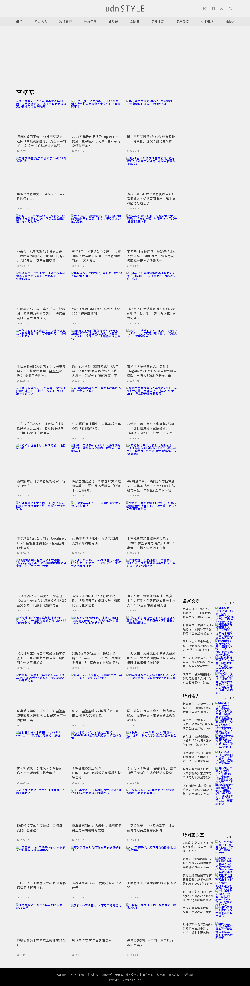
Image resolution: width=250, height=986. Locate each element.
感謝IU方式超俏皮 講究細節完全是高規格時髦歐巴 (96, 827)
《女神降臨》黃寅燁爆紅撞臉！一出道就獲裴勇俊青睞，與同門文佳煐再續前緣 (41, 658)
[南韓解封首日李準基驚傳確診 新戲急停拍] (41, 461)
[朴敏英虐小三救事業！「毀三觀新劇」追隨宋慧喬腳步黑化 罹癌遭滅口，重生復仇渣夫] (41, 289)
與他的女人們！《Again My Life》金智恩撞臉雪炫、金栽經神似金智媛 (41, 543)
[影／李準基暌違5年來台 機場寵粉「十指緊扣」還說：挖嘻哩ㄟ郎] (151, 117)
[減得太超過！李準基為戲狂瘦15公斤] (41, 920)
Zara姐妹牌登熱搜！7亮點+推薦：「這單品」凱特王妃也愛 (198, 846)
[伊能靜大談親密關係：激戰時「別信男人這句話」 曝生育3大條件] (224, 740)
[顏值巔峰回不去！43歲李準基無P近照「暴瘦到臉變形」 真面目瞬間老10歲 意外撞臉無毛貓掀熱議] (41, 117)
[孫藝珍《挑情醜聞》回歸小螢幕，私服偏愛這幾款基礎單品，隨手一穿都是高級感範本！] (224, 863)
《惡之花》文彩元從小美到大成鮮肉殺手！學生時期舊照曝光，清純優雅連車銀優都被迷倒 (151, 658)
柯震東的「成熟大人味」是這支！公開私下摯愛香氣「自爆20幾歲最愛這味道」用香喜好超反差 (198, 633)
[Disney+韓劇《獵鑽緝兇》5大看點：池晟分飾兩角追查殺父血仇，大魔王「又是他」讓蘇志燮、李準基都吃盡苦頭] (96, 346)
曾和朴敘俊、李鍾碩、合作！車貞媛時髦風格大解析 (39, 770)
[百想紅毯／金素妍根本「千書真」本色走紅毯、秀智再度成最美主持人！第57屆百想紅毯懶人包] (151, 576)
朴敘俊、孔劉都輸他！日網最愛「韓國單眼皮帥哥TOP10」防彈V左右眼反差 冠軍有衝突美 (41, 256)
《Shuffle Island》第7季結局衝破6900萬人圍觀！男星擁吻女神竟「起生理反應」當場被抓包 (198, 793)
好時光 (113, 21)
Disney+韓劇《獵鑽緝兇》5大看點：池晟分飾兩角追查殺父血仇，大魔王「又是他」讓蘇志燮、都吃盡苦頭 (96, 373)
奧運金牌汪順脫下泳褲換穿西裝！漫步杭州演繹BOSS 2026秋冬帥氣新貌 (198, 881)
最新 (19, 21)
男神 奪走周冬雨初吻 (92, 940)
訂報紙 (161, 974)
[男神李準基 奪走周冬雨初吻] (96, 920)
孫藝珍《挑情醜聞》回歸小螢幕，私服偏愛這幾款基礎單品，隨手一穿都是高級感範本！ (197, 865)
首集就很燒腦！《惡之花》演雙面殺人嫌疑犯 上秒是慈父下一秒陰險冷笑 (41, 715)
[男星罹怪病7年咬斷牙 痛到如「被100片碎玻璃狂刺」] (96, 289)
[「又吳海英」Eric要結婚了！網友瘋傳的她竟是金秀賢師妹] (151, 806)
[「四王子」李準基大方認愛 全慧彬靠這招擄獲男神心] (41, 863)
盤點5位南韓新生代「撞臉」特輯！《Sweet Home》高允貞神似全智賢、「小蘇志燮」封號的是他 (96, 658)
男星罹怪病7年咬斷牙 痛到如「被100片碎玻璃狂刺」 (96, 311)
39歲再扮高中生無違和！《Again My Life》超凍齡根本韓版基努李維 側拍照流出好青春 (41, 600)
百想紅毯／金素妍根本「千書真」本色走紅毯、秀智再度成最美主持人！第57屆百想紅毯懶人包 (151, 600)
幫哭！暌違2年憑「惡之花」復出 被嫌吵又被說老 (96, 712)
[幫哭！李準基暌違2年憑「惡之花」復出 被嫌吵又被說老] (96, 691)
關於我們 (174, 974)
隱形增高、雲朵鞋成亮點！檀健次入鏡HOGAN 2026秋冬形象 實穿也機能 (198, 647)
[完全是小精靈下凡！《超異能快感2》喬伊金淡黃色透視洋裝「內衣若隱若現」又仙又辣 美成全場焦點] (224, 724)
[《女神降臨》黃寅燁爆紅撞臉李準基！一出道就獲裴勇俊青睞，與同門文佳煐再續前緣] (41, 633)
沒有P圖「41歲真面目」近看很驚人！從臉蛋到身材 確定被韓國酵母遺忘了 (151, 198)
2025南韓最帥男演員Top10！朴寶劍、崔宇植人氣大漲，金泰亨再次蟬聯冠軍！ (96, 141)
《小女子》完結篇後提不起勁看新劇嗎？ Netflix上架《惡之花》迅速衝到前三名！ (151, 313)
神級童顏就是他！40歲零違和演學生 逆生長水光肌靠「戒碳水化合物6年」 (96, 485)
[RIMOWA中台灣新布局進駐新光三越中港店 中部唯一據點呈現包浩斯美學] (224, 928)
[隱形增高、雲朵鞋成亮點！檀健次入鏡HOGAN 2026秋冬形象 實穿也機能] (224, 645)
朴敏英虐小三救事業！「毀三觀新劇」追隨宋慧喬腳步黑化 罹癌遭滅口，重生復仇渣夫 (41, 313)
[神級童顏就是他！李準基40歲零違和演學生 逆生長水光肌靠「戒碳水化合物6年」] (96, 461)
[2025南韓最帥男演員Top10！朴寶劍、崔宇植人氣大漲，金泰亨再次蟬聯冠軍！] (96, 117)
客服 (81, 974)
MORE (228, 603)
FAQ (73, 974)
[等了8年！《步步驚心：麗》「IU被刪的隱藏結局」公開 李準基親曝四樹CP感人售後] (96, 231)
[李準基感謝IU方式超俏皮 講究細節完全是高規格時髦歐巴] (96, 806)
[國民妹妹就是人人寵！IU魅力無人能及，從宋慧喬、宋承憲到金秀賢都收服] (151, 691)
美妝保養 (90, 21)
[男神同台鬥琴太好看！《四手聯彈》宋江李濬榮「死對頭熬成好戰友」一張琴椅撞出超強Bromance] (224, 773)
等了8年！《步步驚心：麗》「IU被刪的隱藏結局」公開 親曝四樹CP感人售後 (96, 256)
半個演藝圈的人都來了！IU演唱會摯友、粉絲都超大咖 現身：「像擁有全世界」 (41, 371)
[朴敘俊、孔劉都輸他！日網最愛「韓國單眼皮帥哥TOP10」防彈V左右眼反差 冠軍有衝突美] (41, 231)
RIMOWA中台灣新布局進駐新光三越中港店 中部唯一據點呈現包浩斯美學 (198, 930)
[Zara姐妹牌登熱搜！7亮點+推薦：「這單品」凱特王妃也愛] (224, 846)
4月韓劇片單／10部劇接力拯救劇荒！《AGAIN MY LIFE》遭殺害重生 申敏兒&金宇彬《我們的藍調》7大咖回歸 (151, 488)
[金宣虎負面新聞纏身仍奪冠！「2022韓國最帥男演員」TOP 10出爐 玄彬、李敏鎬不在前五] (151, 518)
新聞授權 (93, 974)
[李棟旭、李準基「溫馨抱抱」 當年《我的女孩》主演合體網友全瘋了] (151, 748)
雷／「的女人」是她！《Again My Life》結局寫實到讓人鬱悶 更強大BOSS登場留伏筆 (152, 371)
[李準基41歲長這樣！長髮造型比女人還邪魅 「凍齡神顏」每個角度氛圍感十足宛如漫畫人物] (151, 231)
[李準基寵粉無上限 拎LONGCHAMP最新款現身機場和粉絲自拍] (96, 748)
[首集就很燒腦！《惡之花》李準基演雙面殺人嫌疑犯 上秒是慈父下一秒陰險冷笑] (41, 691)
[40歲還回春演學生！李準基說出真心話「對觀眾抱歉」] (96, 404)
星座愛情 (182, 21)
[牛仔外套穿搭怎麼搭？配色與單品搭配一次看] (224, 912)
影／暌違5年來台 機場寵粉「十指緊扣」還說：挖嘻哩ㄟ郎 (151, 138)
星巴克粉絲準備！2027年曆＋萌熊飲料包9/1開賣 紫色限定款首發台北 (198, 664)
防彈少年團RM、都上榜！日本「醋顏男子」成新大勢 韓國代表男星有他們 (96, 600)
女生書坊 (207, 21)
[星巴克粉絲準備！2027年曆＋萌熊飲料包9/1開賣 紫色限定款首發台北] (224, 662)
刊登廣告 (61, 974)
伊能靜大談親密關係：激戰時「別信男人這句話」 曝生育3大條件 (197, 740)
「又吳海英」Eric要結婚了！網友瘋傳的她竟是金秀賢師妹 (151, 827)
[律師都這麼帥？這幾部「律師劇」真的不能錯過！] (41, 806)
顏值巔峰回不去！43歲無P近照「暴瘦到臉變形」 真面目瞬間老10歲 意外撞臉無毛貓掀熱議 (41, 141)
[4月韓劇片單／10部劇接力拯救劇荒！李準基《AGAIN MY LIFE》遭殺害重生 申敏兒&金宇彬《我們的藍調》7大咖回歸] (151, 461)
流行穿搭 (65, 21)
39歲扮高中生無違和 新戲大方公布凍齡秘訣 (95, 540)
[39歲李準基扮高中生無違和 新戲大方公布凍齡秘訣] (96, 518)
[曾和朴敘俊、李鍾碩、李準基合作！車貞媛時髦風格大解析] (41, 748)
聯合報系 (148, 974)
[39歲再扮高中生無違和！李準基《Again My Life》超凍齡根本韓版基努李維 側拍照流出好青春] (41, 576)
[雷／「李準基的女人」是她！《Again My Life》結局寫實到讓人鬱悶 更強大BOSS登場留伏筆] (151, 346)
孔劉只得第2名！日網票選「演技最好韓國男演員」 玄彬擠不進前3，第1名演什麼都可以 (40, 428)
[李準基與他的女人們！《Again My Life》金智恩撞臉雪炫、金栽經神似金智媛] (41, 518)
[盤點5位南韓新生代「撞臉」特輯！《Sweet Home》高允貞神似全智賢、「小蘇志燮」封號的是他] (96, 633)
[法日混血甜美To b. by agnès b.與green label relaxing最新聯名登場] (224, 896)
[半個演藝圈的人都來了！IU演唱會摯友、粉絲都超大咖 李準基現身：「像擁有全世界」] (41, 346)
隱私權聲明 (132, 974)
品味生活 (157, 21)
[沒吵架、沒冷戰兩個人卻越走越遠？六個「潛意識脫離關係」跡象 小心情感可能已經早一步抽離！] (224, 678)
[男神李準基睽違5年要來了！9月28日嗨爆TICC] (41, 174)
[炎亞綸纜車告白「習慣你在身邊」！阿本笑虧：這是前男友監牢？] (224, 757)
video (229, 21)
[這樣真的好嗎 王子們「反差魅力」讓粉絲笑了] (151, 920)
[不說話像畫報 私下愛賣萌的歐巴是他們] (96, 863)
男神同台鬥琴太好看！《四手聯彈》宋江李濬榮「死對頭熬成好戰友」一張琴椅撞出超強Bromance (198, 777)
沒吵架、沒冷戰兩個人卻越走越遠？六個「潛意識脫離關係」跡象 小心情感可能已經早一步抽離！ (198, 682)
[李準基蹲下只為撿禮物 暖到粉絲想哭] (151, 863)
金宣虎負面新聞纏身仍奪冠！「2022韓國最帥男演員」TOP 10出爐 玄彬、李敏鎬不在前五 (151, 543)
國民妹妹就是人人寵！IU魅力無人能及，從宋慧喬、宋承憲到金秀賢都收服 (151, 715)
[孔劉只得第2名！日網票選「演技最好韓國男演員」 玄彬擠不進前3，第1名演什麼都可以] (41, 404)
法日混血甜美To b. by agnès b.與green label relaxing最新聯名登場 (198, 896)
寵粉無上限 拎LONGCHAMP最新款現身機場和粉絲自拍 (96, 772)
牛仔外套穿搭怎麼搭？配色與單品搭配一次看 (197, 910)
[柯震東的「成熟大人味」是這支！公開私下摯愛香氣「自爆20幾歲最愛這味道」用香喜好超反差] (224, 629)
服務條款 (107, 974)
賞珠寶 (135, 21)
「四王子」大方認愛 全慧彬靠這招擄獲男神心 (41, 885)
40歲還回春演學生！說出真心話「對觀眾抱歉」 (96, 425)
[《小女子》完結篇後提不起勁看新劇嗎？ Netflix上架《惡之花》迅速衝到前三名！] (151, 289)
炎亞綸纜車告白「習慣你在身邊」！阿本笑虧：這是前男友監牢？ (197, 757)
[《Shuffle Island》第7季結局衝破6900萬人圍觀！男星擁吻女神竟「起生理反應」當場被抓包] (224, 789)
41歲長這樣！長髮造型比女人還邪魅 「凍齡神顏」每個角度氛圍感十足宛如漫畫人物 (151, 256)
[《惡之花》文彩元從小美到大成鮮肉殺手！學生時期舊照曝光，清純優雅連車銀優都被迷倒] (151, 633)
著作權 (119, 974)
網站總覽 (189, 974)
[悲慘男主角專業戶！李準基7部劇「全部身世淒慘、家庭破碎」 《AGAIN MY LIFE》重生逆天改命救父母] (151, 404)
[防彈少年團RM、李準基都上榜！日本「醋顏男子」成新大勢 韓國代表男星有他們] (96, 576)
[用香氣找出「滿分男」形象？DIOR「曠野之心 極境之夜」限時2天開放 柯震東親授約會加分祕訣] (224, 613)
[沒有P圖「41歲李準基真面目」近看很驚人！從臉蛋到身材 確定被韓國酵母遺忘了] (151, 174)
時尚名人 (40, 21)
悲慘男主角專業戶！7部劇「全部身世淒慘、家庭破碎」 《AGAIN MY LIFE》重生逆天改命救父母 (151, 430)
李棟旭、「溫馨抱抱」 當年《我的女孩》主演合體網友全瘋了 (151, 770)
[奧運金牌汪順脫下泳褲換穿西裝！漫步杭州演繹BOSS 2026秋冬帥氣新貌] (224, 879)
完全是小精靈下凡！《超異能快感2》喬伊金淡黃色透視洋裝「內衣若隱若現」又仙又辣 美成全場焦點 (198, 728)
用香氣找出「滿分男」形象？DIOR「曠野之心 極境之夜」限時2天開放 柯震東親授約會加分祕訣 (198, 617)
